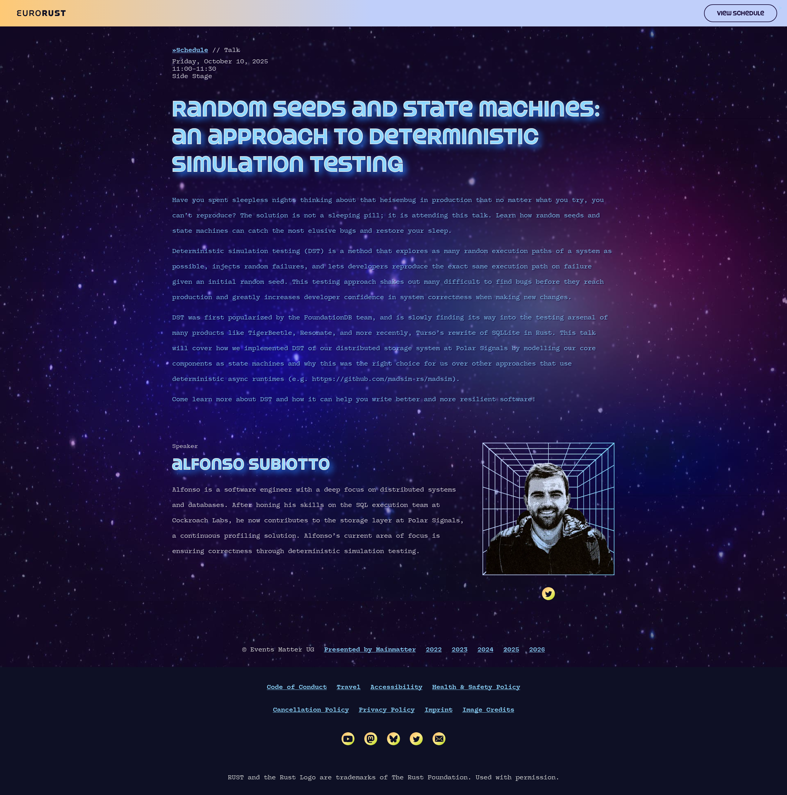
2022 (434, 649)
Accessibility (396, 687)
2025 (511, 649)
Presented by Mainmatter (370, 649)
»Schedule (190, 50)
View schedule (740, 13)
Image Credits (488, 709)
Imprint (439, 709)
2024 (485, 649)
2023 (460, 649)
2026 (537, 649)
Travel (349, 687)
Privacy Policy (387, 709)
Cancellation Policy (311, 709)
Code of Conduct (297, 687)
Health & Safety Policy (476, 687)
